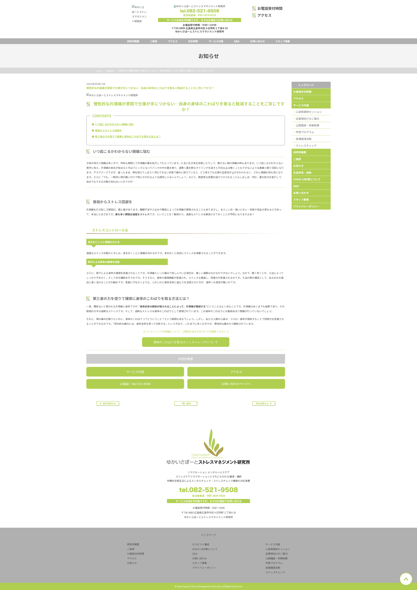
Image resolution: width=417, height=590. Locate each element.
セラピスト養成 (200, 544)
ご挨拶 (153, 41)
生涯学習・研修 (302, 172)
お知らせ (298, 166)
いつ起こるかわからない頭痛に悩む (114, 124)
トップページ (306, 85)
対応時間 (193, 41)
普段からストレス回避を (108, 130)
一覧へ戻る (185, 403)
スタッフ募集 (282, 41)
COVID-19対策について (307, 179)
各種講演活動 (303, 139)
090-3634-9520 (207, 15)
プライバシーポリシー (306, 206)
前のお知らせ (109, 403)
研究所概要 (133, 41)
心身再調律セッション (309, 112)
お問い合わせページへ (236, 384)
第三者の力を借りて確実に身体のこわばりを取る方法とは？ (128, 136)
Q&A (236, 41)
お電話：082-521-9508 (135, 384)
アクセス (264, 15)
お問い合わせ (257, 41)
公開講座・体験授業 (307, 125)
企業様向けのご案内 (307, 119)
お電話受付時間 (269, 8)
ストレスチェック (306, 145)
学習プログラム (305, 132)
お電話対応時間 (302, 92)
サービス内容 (216, 41)
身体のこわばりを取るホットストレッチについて (185, 342)
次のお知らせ (262, 403)
